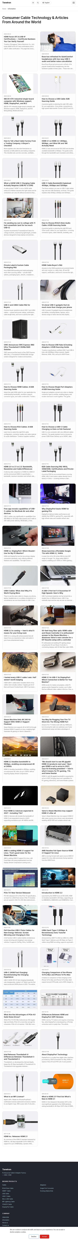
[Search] (38, 2)
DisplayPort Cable (8, 1207)
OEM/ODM (5, 1217)
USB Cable (5, 1193)
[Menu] (74, 3)
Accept (44, 1236)
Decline (33, 1236)
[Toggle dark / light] (33, 2)
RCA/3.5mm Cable (7, 1188)
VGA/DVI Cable (7, 1204)
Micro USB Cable (7, 1199)
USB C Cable (6, 1196)
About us (5, 1222)
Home (4, 9)
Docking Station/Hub (46, 1191)
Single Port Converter (47, 1188)
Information (5, 1220)
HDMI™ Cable (6, 1191)
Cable (4, 1185)
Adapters (43, 1185)
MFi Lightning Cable (8, 1201)
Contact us (5, 1225)
